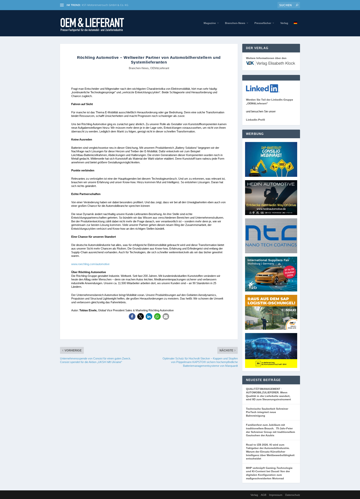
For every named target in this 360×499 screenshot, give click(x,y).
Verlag (284, 23)
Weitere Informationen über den (266, 58)
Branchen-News (235, 23)
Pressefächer (262, 23)
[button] (132, 316)
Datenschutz (292, 494)
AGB (263, 494)
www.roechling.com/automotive (90, 264)
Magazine (210, 23)
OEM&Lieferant (159, 68)
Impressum (275, 494)
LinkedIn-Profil (255, 119)
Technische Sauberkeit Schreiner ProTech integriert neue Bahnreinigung (267, 412)
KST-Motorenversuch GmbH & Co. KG (105, 5)
